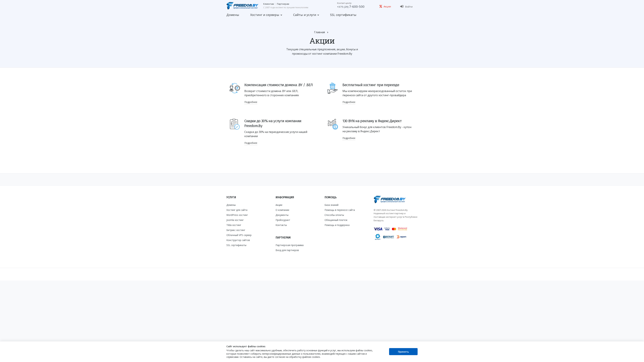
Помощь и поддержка (337, 225)
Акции (279, 204)
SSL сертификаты (343, 15)
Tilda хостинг (233, 225)
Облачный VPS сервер (239, 235)
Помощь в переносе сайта (340, 210)
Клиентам (268, 4)
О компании (282, 210)
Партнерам (283, 4)
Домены (232, 15)
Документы (282, 215)
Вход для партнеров (287, 250)
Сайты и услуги (304, 15)
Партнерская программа (290, 245)
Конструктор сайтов (238, 240)
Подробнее (250, 102)
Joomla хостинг (235, 220)
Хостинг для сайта (236, 210)
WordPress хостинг (237, 215)
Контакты (281, 225)
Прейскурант (283, 220)
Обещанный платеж (336, 220)
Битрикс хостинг (235, 230)
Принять (403, 351)
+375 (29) (350, 6)
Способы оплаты (334, 215)
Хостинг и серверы (264, 15)
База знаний (331, 204)
